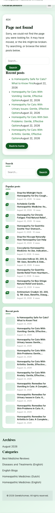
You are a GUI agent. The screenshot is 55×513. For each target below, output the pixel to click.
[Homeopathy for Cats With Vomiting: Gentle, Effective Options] (10, 332)
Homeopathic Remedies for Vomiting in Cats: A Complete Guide (32, 385)
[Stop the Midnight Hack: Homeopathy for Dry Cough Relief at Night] (10, 196)
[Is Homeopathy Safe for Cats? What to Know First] (10, 321)
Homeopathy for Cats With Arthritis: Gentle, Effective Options (27, 134)
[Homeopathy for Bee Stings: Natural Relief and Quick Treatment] (10, 284)
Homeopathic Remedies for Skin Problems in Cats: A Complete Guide (31, 407)
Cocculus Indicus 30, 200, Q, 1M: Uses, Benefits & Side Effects (32, 260)
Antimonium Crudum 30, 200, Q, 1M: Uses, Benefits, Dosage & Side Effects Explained (32, 293)
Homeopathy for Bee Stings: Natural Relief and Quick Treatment (32, 282)
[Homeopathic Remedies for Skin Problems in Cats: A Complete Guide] (10, 409)
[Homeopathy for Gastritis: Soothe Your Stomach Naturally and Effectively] (10, 229)
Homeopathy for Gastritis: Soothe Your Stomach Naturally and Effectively (30, 227)
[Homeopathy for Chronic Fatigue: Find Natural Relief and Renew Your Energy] (10, 218)
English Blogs (10, 470)
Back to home (16, 145)
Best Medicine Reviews (15, 458)
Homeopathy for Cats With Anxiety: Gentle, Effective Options (31, 374)
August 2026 (9, 446)
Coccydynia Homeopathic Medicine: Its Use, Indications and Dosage (32, 249)
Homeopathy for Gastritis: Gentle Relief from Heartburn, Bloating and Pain (32, 271)
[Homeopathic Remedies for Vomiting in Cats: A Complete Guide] (10, 387)
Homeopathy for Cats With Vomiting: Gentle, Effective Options (27, 96)
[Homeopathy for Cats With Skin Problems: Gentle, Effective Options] (10, 354)
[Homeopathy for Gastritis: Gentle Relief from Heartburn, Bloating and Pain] (10, 273)
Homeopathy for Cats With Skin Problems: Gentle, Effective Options (30, 121)
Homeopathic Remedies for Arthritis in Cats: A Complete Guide (32, 418)
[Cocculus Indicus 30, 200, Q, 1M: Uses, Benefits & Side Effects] (10, 262)
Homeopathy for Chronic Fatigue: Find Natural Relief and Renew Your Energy (31, 216)
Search (13, 67)
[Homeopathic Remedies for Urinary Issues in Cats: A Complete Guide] (10, 398)
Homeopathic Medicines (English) (21, 482)
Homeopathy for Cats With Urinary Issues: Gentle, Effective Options (30, 108)
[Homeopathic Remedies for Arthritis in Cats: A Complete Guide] (10, 420)
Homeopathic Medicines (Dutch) (21, 476)
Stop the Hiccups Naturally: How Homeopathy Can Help (31, 238)
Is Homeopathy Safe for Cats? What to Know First (33, 319)
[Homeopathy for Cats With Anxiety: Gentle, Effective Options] (10, 376)
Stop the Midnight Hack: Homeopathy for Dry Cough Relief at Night (31, 194)
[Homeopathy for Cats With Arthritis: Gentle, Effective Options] (10, 365)
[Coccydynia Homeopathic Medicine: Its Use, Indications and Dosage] (10, 251)
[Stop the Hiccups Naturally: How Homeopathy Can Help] (10, 240)
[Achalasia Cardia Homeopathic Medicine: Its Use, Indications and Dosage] (10, 207)
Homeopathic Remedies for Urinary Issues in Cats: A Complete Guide (31, 396)
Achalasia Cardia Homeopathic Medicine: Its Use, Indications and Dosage (32, 205)
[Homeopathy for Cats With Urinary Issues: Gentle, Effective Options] (10, 343)
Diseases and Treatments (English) (22, 464)
